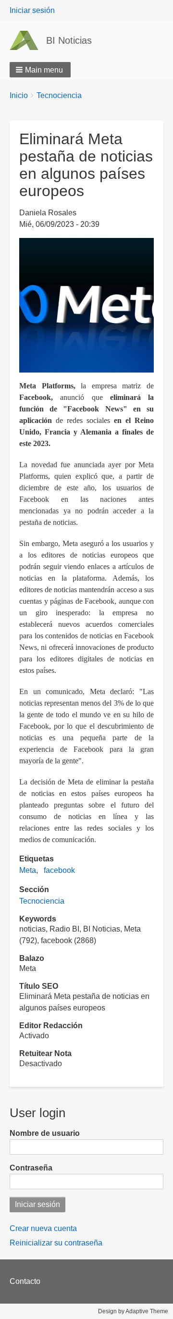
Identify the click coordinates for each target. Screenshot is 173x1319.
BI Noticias (69, 40)
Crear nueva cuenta (43, 1228)
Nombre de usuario (45, 1133)
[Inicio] (28, 40)
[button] (40, 69)
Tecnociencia (59, 95)
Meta (27, 870)
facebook (59, 870)
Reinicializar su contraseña (56, 1243)
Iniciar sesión (32, 10)
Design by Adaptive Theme (133, 1311)
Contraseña (31, 1168)
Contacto (25, 1281)
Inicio (19, 95)
